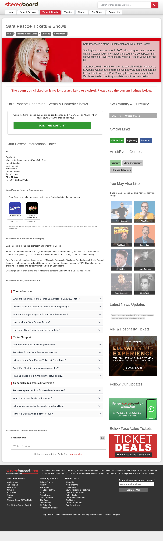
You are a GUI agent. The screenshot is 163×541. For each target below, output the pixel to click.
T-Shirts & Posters (74, 503)
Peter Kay (11, 487)
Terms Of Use (148, 473)
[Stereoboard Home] (21, 6)
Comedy (46, 34)
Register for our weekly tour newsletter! (137, 480)
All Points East (46, 505)
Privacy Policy (133, 473)
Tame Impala (12, 485)
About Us (70, 482)
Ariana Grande (46, 482)
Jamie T (10, 490)
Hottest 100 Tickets (49, 508)
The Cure (44, 500)
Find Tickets (12, 177)
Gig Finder (97, 12)
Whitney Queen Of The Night (19, 500)
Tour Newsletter (73, 505)
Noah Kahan (12, 482)
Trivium (10, 495)
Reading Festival (47, 490)
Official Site (117, 140)
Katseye (44, 485)
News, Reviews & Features (78, 490)
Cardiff (107, 514)
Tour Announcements (75, 498)
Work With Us (72, 485)
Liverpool (116, 514)
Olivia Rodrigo (46, 498)
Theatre (68, 12)
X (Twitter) (132, 140)
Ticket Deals (71, 495)
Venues (81, 12)
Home (10, 12)
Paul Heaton (45, 503)
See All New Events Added (19, 505)
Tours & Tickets (50, 12)
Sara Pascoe (60, 34)
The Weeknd (45, 487)
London (64, 514)
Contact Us (114, 12)
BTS (42, 492)
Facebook (146, 140)
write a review (76, 454)
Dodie (9, 498)
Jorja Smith (12, 492)
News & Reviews (28, 12)
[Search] (154, 5)
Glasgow (98, 514)
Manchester (74, 514)
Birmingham (87, 514)
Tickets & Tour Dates (27, 34)
